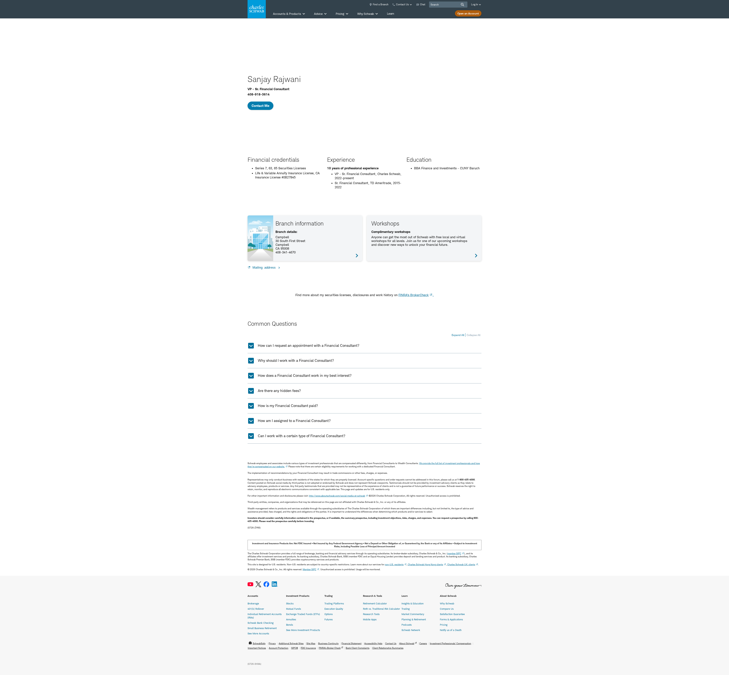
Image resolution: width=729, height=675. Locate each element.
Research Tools (371, 614)
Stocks (289, 603)
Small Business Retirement (262, 628)
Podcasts (407, 624)
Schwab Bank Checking (261, 622)
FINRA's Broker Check (330, 648)
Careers (423, 643)
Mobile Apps (369, 619)
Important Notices (257, 648)
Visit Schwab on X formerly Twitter (258, 584)
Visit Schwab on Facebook (266, 584)
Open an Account (468, 13)
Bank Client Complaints (357, 648)
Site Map (310, 643)
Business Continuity (328, 643)
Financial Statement (351, 643)
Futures (328, 619)
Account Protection (278, 648)
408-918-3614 (259, 94)
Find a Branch (380, 4)
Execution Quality (333, 608)
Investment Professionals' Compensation (450, 643)
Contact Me (260, 106)
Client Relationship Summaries (387, 648)
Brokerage (253, 603)
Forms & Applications (451, 619)
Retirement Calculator (375, 603)
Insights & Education (413, 603)
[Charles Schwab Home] (257, 9)
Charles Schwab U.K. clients (461, 564)
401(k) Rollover (256, 608)
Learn (390, 13)
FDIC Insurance (308, 648)
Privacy (272, 643)
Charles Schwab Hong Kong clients (425, 564)
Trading (406, 608)
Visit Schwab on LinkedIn (274, 584)
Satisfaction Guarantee (452, 614)
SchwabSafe (259, 643)
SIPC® (294, 648)
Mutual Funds (293, 608)
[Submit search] (462, 5)
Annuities (291, 619)
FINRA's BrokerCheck (413, 295)
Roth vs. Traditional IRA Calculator (381, 608)
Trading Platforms (334, 603)
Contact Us (390, 643)
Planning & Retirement (414, 619)
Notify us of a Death (451, 630)
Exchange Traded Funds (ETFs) (303, 614)
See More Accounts (258, 633)
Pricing (443, 624)
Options (328, 614)
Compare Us (447, 608)
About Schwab (406, 643)
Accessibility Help (373, 643)
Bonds (289, 624)
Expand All (458, 335)
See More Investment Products (303, 630)
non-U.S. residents (394, 564)
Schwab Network (411, 630)
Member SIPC (309, 569)
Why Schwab (447, 603)
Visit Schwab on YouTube (250, 584)
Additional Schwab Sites (291, 643)
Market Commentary (413, 614)
